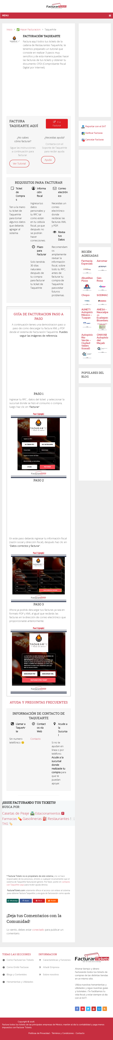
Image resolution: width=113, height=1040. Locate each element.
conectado (38, 929)
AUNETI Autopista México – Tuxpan (87, 313)
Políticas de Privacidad (39, 1033)
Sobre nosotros (51, 974)
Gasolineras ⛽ (35, 818)
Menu (5, 15)
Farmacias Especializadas (90, 262)
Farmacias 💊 (12, 818)
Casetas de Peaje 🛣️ (18, 813)
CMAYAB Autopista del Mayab (102, 338)
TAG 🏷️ (7, 823)
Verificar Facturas (94, 133)
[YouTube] (94, 1009)
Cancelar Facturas (94, 139)
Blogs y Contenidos (17, 974)
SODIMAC (102, 295)
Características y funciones (57, 960)
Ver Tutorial (19, 163)
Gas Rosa (100, 279)
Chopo (85, 295)
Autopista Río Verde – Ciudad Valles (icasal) (87, 341)
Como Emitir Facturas (18, 967)
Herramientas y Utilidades (20, 982)
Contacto (35, 738)
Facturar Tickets (9, 1022)
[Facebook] (77, 1009)
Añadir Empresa (51, 967)
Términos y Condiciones (63, 1033)
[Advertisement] (39, 94)
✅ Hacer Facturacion (29, 29)
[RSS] (105, 1009)
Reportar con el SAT (95, 126)
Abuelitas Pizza (87, 279)
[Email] (99, 1009)
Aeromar (102, 260)
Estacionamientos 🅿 (49, 813)
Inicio (9, 29)
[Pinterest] (82, 1009)
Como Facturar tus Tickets (20, 960)
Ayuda (48, 159)
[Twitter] (88, 1009)
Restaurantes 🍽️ (61, 818)
